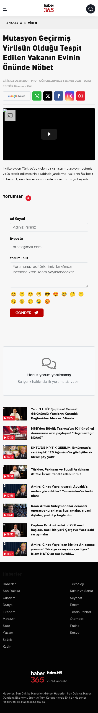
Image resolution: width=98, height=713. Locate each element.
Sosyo (75, 633)
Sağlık (7, 640)
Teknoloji (77, 584)
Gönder (23, 313)
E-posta (16, 238)
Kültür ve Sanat (81, 591)
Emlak (74, 626)
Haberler (9, 584)
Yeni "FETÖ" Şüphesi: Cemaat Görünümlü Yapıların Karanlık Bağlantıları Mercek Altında (54, 413)
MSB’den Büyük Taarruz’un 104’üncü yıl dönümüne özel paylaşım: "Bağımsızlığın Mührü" (63, 433)
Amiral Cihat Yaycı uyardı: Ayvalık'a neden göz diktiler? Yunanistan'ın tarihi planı (62, 491)
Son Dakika (11, 591)
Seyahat (76, 598)
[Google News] (16, 96)
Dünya (8, 605)
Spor (6, 626)
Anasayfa (14, 22)
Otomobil (77, 619)
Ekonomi (9, 612)
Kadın (7, 646)
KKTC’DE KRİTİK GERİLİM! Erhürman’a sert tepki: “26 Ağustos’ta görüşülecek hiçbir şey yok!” (61, 452)
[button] (5, 9)
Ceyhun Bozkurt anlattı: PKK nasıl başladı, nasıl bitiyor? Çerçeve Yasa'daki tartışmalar (62, 529)
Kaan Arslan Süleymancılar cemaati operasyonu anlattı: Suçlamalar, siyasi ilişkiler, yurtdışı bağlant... (61, 510)
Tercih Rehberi (81, 612)
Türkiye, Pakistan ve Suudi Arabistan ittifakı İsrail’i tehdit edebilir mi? (60, 471)
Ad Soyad (17, 218)
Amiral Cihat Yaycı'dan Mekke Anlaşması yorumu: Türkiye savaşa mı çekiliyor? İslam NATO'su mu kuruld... (63, 549)
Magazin (9, 619)
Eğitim (75, 605)
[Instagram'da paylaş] (69, 96)
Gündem (9, 598)
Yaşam (8, 633)
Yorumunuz (19, 257)
